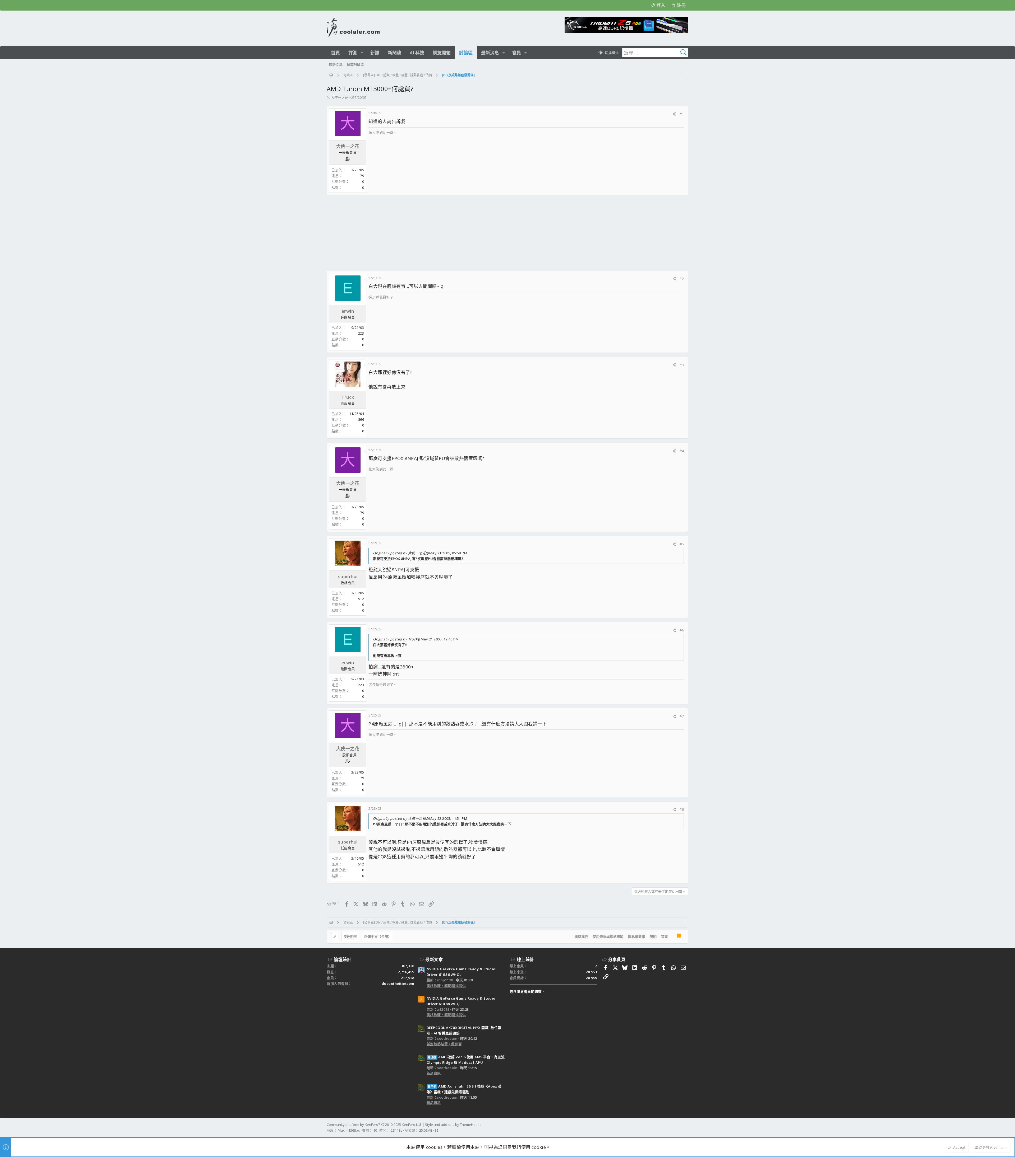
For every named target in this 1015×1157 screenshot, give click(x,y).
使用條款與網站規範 (608, 936)
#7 (682, 716)
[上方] (672, 936)
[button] (362, 53)
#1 (682, 113)
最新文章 (434, 959)
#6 (682, 630)
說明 (653, 936)
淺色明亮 (350, 936)
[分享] (674, 113)
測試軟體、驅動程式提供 (446, 985)
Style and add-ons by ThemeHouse (453, 1124)
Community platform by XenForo (374, 1124)
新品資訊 (434, 1073)
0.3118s (396, 1130)
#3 (682, 364)
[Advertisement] (485, 233)
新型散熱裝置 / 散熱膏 (444, 1044)
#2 (682, 278)
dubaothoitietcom (398, 983)
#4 (682, 450)
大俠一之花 (339, 97)
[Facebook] (686, 1127)
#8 (682, 809)
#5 (682, 544)
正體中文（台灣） (377, 936)
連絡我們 (581, 936)
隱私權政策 (636, 936)
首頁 (664, 936)
